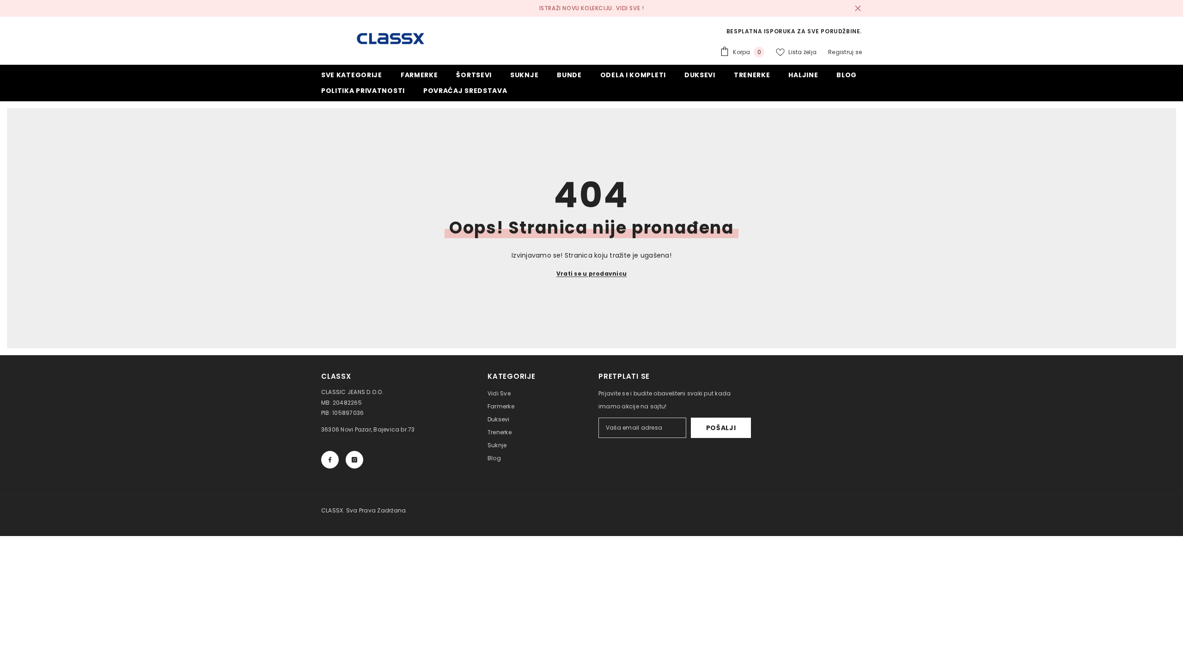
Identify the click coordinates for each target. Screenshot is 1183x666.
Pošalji (721, 427)
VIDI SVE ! (630, 8)
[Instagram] (354, 460)
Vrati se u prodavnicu (591, 274)
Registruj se (845, 52)
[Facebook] (330, 460)
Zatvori (858, 8)
